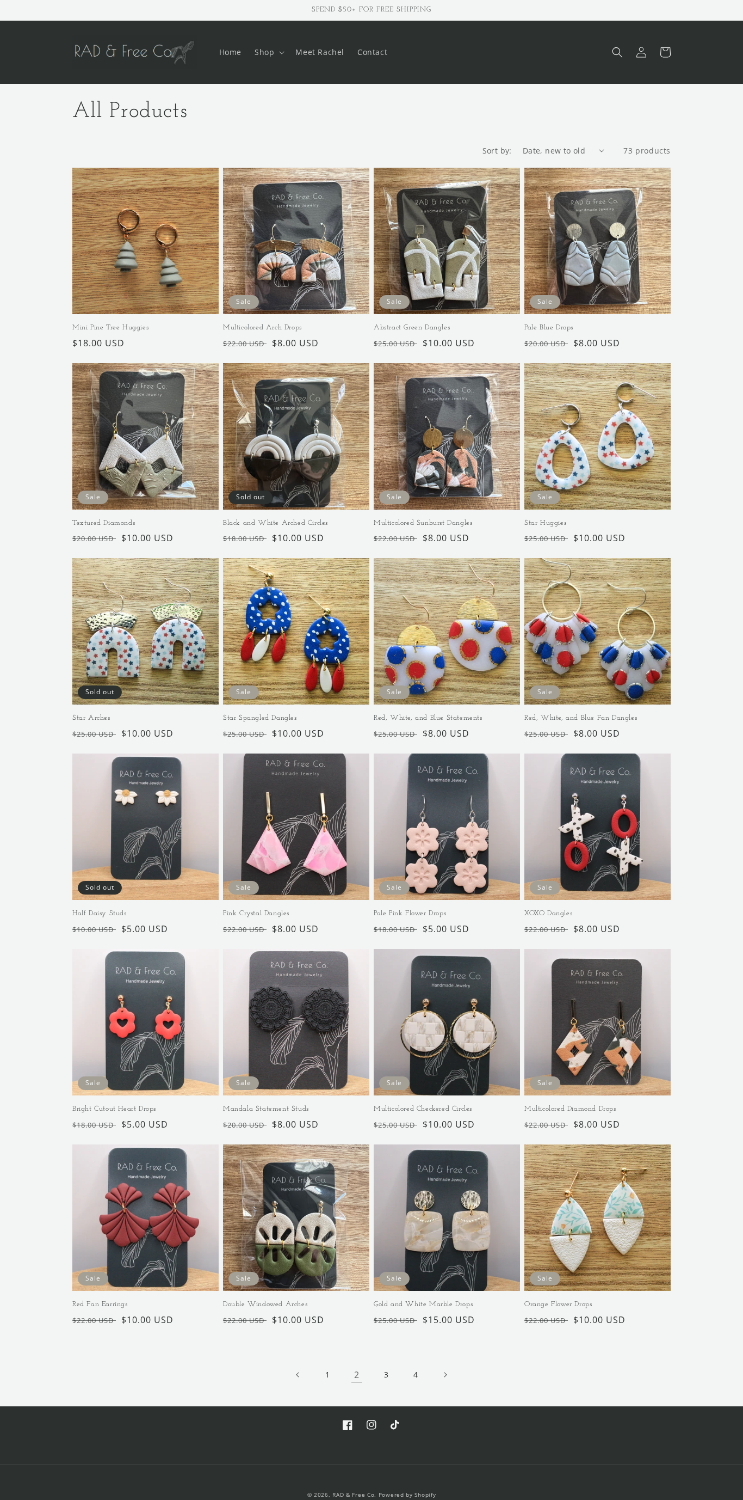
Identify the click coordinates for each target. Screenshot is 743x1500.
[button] (268, 52)
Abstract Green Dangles (412, 327)
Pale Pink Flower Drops (410, 913)
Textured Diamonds (103, 522)
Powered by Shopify (407, 1494)
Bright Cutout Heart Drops (114, 1108)
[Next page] (445, 1375)
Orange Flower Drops (558, 1304)
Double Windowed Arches (265, 1304)
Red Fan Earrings (100, 1304)
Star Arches (91, 717)
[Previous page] (298, 1375)
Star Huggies (545, 522)
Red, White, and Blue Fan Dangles (580, 717)
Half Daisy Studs (99, 913)
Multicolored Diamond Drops (570, 1108)
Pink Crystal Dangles (256, 913)
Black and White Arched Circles (275, 522)
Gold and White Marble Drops (423, 1304)
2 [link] (357, 1375)
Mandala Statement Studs (266, 1108)
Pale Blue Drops (548, 327)
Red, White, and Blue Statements (428, 717)
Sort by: (497, 150)
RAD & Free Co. (354, 1494)
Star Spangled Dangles (260, 717)
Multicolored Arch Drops (262, 327)
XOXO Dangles (548, 913)
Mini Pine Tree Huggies (110, 327)
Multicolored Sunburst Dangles (423, 522)
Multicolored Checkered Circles (423, 1108)
